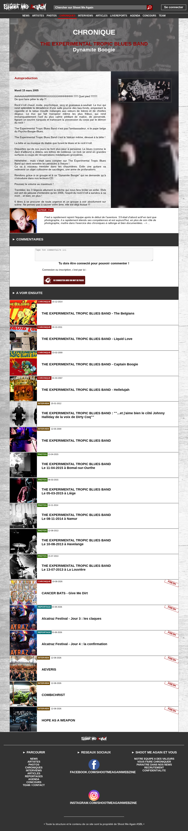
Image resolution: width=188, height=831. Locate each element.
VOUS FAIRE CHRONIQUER (154, 761)
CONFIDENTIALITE (154, 770)
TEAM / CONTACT (34, 785)
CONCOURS (33, 782)
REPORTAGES (34, 776)
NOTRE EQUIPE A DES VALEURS (154, 758)
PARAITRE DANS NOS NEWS (154, 764)
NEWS (34, 758)
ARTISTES (34, 761)
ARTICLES (33, 773)
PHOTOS (33, 764)
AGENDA (33, 779)
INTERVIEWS (34, 770)
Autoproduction (26, 78)
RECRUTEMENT (154, 767)
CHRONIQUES (33, 767)
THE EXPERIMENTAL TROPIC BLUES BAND (94, 44)
